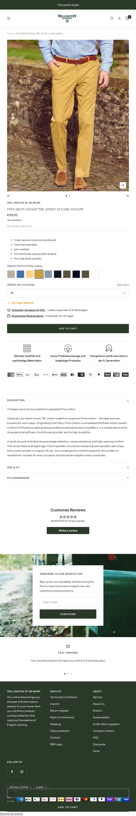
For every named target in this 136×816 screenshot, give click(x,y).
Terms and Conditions (63, 697)
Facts (96, 751)
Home (10, 33)
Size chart (123, 284)
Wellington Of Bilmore (24, 202)
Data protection (60, 730)
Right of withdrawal (62, 717)
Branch (97, 710)
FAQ (95, 737)
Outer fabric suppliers (106, 724)
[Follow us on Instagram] (22, 772)
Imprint (54, 704)
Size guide (99, 744)
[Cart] (127, 18)
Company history (103, 730)
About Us (98, 704)
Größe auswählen (17, 800)
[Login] (119, 18)
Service (97, 697)
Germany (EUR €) (18, 787)
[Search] (112, 18)
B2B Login (56, 744)
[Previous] (8, 196)
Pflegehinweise (18, 477)
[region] (68, 656)
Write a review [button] (68, 530)
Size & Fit (13, 467)
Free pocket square (68, 4)
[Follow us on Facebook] (12, 772)
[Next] (127, 196)
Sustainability (101, 717)
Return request (59, 710)
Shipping (55, 724)
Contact (55, 737)
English (40, 787)
